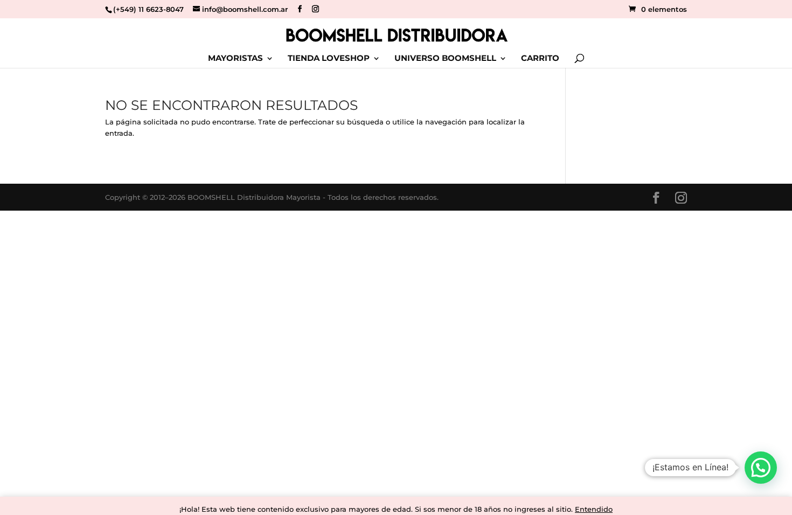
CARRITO (540, 58)
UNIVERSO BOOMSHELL (445, 58)
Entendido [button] (594, 509)
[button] (761, 467)
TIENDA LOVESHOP (329, 58)
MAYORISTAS (235, 58)
